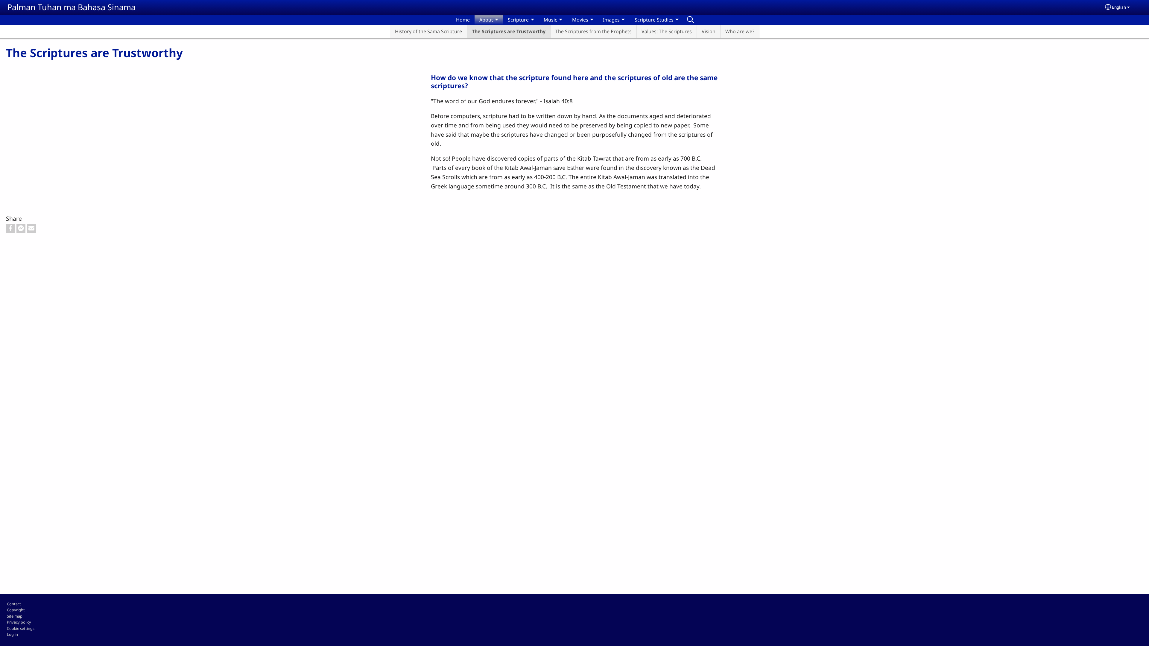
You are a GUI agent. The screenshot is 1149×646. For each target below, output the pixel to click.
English (1119, 7)
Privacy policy (19, 622)
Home (463, 19)
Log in (12, 634)
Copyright (16, 610)
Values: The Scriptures (667, 31)
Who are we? (739, 31)
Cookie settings (20, 628)
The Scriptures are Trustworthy (508, 31)
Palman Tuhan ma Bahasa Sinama (71, 7)
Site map (14, 616)
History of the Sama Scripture (428, 31)
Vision (708, 31)
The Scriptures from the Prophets (593, 31)
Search (690, 20)
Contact (14, 604)
